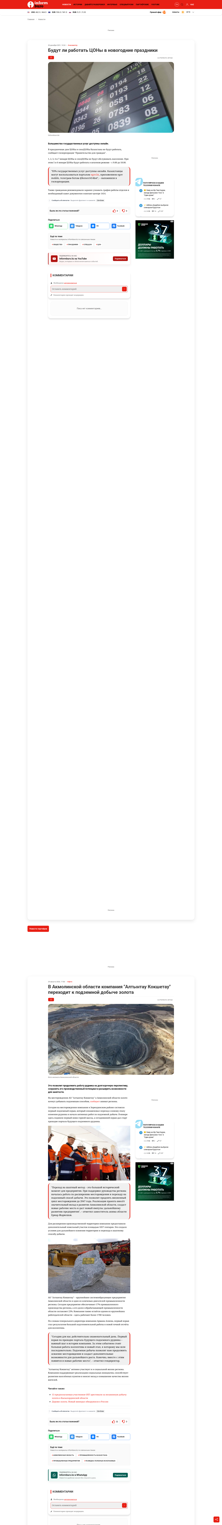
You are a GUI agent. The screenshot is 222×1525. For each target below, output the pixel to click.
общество (57, 244)
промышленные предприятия (66, 1461)
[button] (183, 12)
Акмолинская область (63, 1455)
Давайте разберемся (95, 4)
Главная (30, 19)
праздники (73, 244)
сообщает (95, 1101)
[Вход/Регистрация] (186, 4)
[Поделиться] (216, 1519)
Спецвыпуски (126, 4)
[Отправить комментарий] (124, 289)
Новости (66, 4)
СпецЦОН (88, 244)
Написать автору (166, 58)
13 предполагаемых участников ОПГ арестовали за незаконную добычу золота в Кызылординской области (89, 1396)
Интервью (112, 4)
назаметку (73, 45)
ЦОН (99, 244)
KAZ (192, 4)
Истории (77, 4)
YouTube (155, 4)
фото (70, 982)
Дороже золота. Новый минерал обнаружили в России (80, 1401)
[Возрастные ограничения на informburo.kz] (176, 4)
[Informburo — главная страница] (38, 4)
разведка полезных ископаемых (100, 1461)
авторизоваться (70, 283)
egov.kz (95, 174)
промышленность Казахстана (93, 1455)
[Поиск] (181, 4)
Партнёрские (142, 4)
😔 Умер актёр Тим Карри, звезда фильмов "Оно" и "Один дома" (154, 192)
